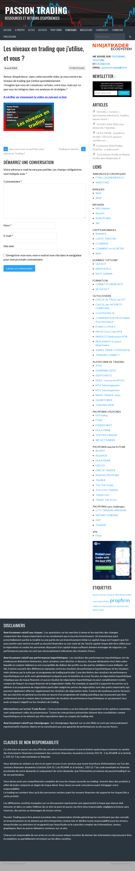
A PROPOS (20, 30)
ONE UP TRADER (105, 470)
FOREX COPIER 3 (105, 326)
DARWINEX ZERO (106, 370)
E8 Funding (102, 415)
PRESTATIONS (10, 36)
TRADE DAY (102, 494)
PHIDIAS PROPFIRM (107, 475)
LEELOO (100, 465)
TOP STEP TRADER (107, 489)
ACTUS (31, 30)
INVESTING (102, 182)
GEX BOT (101, 263)
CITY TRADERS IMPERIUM (111, 510)
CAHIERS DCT (102, 30)
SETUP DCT (102, 289)
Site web (9, 246)
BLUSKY (100, 450)
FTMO (99, 420)
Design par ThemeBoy (121, 863)
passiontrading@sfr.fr (114, 67)
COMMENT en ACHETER (110, 248)
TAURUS (100, 480)
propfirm (120, 600)
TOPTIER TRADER (106, 435)
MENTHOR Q (103, 268)
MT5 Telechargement (108, 390)
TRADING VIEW (105, 404)
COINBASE (102, 243)
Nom (7, 225)
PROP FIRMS (56, 30)
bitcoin (103, 595)
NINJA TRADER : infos (108, 395)
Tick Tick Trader (105, 485)
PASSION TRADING (36, 10)
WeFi (98, 193)
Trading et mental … (71, 149)
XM (97, 223)
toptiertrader (98, 610)
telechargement (108, 606)
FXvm (99, 535)
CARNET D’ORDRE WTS (109, 284)
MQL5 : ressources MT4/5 (110, 380)
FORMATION (117, 30)
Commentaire (13, 181)
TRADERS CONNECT (108, 354)
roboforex (97, 606)
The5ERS (101, 525)
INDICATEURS (86, 30)
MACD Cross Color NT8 (109, 331)
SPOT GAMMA (104, 273)
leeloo (99, 601)
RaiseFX (100, 213)
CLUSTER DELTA (105, 313)
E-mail (8, 235)
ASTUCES (42, 30)
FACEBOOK (103, 63)
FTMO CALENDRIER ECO (110, 177)
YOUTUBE (98, 60)
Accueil (8, 30)
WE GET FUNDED (105, 439)
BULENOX (101, 455)
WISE (99, 197)
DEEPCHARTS (104, 375)
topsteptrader (123, 606)
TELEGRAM (118, 56)
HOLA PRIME (103, 430)
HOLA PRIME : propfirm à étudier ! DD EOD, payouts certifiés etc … (108, 136)
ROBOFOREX (103, 218)
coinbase (110, 595)
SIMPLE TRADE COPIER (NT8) (113, 350)
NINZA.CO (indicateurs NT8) (111, 336)
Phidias (106, 601)
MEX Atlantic (103, 208)
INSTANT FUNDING (107, 515)
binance (96, 595)
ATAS (99, 365)
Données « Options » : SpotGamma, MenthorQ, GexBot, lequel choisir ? (111, 115)
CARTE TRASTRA (106, 238)
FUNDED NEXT (104, 425)
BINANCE (101, 233)
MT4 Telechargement (108, 385)
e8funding (119, 595)
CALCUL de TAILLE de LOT (111, 299)
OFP (98, 520)
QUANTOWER (104, 400)
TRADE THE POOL (106, 499)
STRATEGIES (70, 30)
